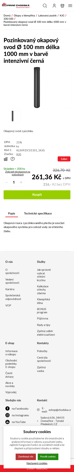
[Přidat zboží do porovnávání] (6, 159)
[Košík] (62, 6)
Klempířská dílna (43, 301)
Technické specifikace (38, 213)
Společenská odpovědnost (12, 297)
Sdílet (64, 159)
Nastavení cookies (37, 463)
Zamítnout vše (25, 456)
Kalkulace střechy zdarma (42, 290)
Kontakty (43, 343)
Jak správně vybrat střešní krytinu (44, 275)
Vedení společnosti (12, 281)
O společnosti (12, 271)
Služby (41, 261)
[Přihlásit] (54, 6)
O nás (9, 261)
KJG (18, 154)
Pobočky (42, 351)
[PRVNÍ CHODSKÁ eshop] (15, 5)
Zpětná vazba (41, 369)
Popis (11, 213)
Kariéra (9, 289)
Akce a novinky (10, 384)
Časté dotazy (9, 374)
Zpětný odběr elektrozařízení (44, 332)
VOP (8, 305)
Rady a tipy (43, 324)
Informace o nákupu (11, 352)
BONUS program (42, 310)
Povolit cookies (48, 456)
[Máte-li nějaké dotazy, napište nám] (13, 159)
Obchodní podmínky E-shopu (11, 363)
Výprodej (10, 392)
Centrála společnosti (44, 359)
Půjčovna (42, 318)
